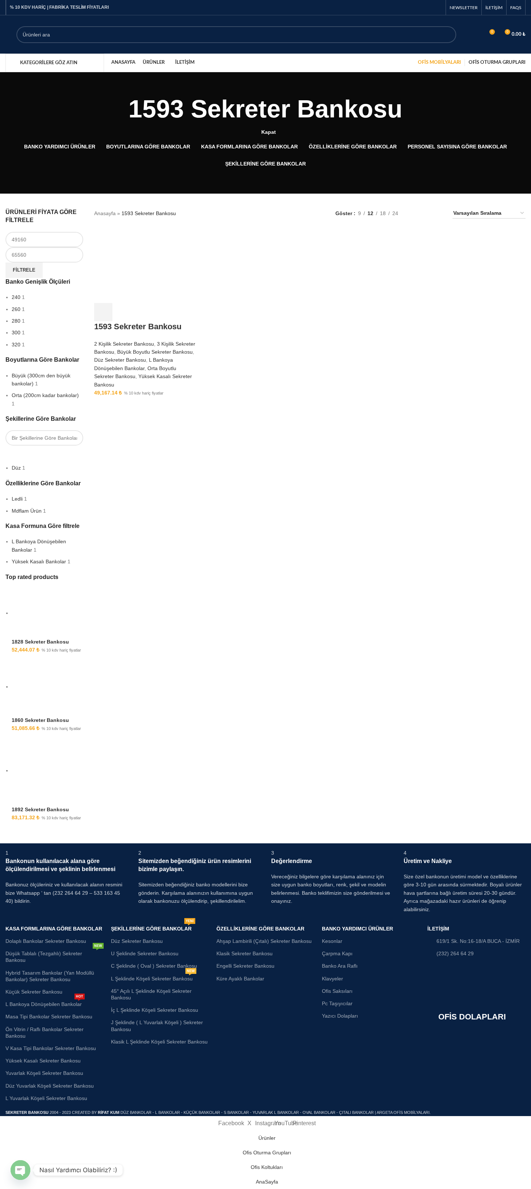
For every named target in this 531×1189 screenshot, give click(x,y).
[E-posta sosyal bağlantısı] (427, 7)
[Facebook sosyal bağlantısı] (418, 7)
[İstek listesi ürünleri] (475, 34)
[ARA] (447, 34)
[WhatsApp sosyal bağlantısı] (437, 7)
